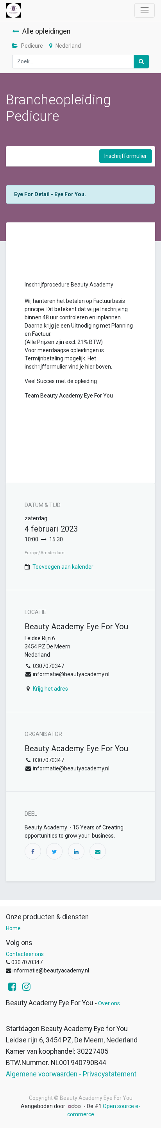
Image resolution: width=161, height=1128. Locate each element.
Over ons (109, 1003)
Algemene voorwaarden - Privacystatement (71, 1074)
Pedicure (32, 46)
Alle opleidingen (46, 31)
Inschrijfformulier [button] (125, 156)
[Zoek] (141, 61)
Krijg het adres (50, 689)
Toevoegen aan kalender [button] (62, 567)
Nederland (68, 46)
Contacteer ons (25, 954)
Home (13, 928)
